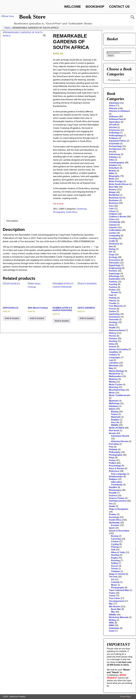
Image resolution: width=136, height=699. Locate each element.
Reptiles (115, 420)
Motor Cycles (115, 384)
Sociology (114, 517)
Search (110, 56)
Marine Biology (116, 371)
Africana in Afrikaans (119, 111)
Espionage (114, 273)
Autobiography (116, 162)
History (112, 333)
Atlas (111, 160)
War (111, 604)
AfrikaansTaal (116, 119)
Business (113, 203)
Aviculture (114, 168)
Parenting (114, 444)
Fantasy (113, 282)
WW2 (111, 625)
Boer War (113, 187)
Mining (112, 382)
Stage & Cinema (117, 574)
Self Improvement (118, 501)
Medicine (113, 379)
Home (7, 28)
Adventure (114, 103)
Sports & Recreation (119, 531)
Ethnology (114, 276)
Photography (59, 212)
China (112, 219)
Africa (112, 105)
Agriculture (114, 122)
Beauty (112, 171)
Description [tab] (12, 221)
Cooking (113, 238)
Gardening (81, 209)
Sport (111, 528)
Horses (112, 336)
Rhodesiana (115, 490)
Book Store (32, 17)
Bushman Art (115, 198)
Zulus (112, 631)
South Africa (71, 212)
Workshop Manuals (118, 617)
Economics (114, 260)
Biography (114, 176)
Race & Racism (116, 468)
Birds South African (119, 184)
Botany (112, 189)
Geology (113, 322)
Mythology (114, 403)
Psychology (115, 466)
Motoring (113, 387)
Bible (111, 173)
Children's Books (117, 216)
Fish (111, 295)
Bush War (116, 609)
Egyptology (115, 265)
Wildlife (114, 425)
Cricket (114, 541)
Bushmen (114, 200)
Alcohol (113, 127)
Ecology (113, 257)
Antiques (113, 138)
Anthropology (116, 135)
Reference (114, 471)
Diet (111, 246)
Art (110, 152)
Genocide (114, 319)
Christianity (114, 222)
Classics (113, 227)
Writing (112, 620)
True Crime (114, 598)
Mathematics (115, 376)
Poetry (112, 460)
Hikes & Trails (118, 552)
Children (113, 214)
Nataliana (113, 406)
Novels (114, 292)
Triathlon (115, 571)
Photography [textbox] (119, 80)
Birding (114, 412)
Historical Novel (117, 330)
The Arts (113, 577)
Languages (114, 357)
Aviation (113, 165)
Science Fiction (116, 498)
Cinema (113, 225)
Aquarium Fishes (117, 141)
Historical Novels (119, 441)
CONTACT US (119, 6)
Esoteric (113, 271)
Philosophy (114, 452)
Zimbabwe (114, 628)
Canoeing (116, 539)
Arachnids (114, 143)
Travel (112, 596)
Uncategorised (116, 601)
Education (114, 263)
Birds (111, 179)
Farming (113, 284)
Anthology (114, 133)
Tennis (114, 568)
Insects (112, 346)
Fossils (112, 303)
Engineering (115, 268)
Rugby (114, 558)
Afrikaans (114, 116)
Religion (113, 479)
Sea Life (115, 422)
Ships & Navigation (118, 509)
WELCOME (72, 6)
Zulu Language (118, 474)
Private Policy (125, 697)
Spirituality (114, 522)
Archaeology (115, 146)
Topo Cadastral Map (119, 590)
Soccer (114, 566)
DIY (110, 252)
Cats (111, 208)
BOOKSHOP (95, 6)
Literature (114, 363)
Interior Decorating (118, 349)
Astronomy (114, 154)
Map (111, 368)
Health (112, 327)
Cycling (115, 544)
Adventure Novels (120, 436)
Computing (114, 235)
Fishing (112, 298)
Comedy (115, 582)
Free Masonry (116, 306)
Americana (114, 130)
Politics (112, 463)
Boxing (114, 536)
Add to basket (12, 318)
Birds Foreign (116, 181)
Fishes (114, 414)
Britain (112, 192)
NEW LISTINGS (116, 428)
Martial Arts (114, 374)
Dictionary (114, 244)
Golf (113, 549)
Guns (111, 325)
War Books (114, 606)
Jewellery (113, 352)
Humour (113, 338)
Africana (113, 108)
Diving (112, 249)
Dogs (111, 254)
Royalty (113, 493)
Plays (111, 457)
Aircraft (112, 124)
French (112, 309)
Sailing (114, 563)
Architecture (115, 149)
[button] (44, 35)
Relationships (116, 476)
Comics (113, 233)
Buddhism (114, 195)
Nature (112, 409)
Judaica (113, 355)
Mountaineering (117, 390)
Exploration (115, 279)
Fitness (112, 301)
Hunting (113, 341)
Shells (112, 506)
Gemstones (114, 317)
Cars (111, 206)
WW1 (111, 623)
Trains (112, 593)
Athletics (113, 157)
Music (112, 393)
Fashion (113, 287)
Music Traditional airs (119, 395)
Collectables (115, 230)
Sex (111, 504)
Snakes (112, 514)
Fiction (112, 290)
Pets (111, 447)
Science (113, 495)
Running (115, 560)
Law (111, 360)
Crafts (112, 241)
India (111, 344)
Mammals (113, 365)
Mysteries (114, 401)
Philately (113, 449)
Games (112, 311)
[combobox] (120, 79)
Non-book (114, 430)
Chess (112, 211)
